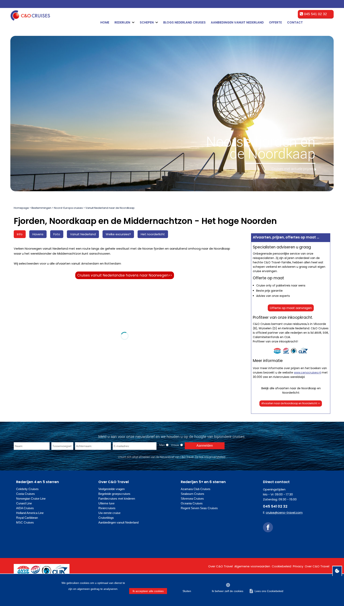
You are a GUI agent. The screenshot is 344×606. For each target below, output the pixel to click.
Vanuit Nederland (83, 234)
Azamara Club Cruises (195, 489)
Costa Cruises (25, 493)
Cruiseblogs (106, 517)
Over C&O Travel (220, 566)
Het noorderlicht (153, 234)
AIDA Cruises (25, 508)
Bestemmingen (41, 208)
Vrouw (175, 445)
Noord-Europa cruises (68, 208)
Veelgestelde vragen (111, 489)
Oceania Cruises (192, 503)
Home (104, 22)
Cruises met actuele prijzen (293, 168)
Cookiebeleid (281, 566)
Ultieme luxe (106, 503)
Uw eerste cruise (109, 513)
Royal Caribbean (27, 517)
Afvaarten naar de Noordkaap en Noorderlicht (290, 403)
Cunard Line (24, 503)
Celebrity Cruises (27, 489)
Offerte (275, 22)
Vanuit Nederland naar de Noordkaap (110, 208)
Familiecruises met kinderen (116, 498)
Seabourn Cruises (192, 493)
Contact (295, 22)
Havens (37, 234)
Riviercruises (106, 508)
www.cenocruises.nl (307, 373)
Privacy (298, 566)
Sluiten (187, 591)
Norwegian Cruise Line (31, 498)
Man (162, 445)
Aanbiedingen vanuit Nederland (237, 22)
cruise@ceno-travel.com (284, 512)
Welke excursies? (118, 234)
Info (19, 234)
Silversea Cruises (192, 498)
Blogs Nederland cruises (184, 22)
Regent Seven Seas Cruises (199, 508)
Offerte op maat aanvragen (291, 308)
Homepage (21, 208)
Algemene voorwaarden (252, 566)
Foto (56, 234)
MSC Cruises (25, 522)
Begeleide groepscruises (114, 493)
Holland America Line (30, 513)
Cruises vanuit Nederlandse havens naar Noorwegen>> (124, 275)
